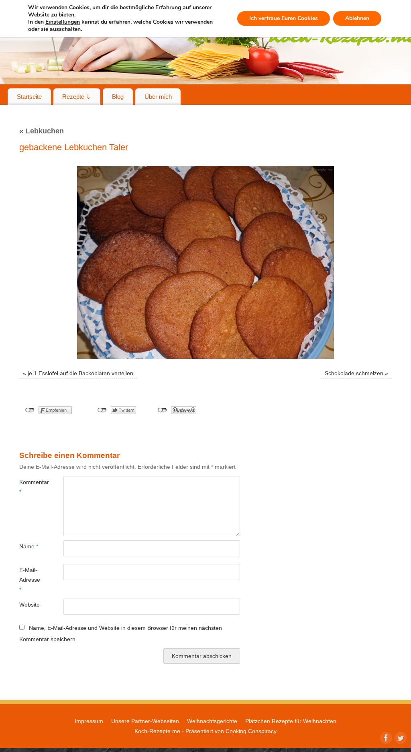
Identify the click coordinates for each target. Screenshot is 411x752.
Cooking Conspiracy (251, 731)
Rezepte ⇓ (76, 96)
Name (28, 546)
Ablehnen (357, 18)
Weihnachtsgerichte (212, 721)
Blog (118, 96)
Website (29, 604)
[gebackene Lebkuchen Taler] (205, 262)
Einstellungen (62, 22)
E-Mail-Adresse (29, 580)
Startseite (29, 96)
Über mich (158, 96)
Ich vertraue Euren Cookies (283, 18)
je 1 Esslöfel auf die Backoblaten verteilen (80, 373)
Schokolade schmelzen (354, 373)
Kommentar (30, 487)
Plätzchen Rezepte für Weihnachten (290, 721)
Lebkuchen (41, 131)
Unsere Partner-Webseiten (145, 721)
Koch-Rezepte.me (157, 731)
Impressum (89, 721)
